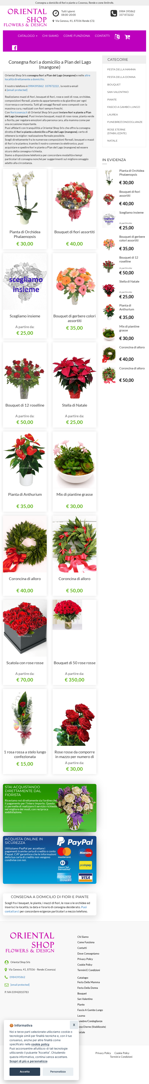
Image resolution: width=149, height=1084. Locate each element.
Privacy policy (85, 959)
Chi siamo (82, 936)
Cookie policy (84, 964)
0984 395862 (127, 11)
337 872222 (126, 14)
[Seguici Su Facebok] (13, 47)
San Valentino (118, 91)
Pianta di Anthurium (25, 494)
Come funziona (85, 942)
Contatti (82, 947)
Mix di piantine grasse (74, 494)
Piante (112, 99)
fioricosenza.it (18, 112)
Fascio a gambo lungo (123, 106)
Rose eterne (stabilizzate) (116, 131)
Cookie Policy (121, 1053)
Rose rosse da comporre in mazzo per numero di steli (75, 756)
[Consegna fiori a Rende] (25, 17)
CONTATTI (102, 36)
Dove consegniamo (88, 953)
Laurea (112, 114)
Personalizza (58, 1071)
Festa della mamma (121, 69)
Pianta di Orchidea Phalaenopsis (25, 234)
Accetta (25, 1071)
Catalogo (27, 36)
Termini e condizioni (88, 970)
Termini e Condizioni (121, 1056)
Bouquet (113, 84)
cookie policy (40, 1044)
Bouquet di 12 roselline (24, 405)
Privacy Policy (103, 1053)
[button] (116, 36)
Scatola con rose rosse (24, 662)
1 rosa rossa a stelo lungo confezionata (25, 754)
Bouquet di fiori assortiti (74, 231)
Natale (112, 140)
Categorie (117, 59)
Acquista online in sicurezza (24, 841)
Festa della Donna (121, 76)
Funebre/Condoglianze (124, 121)
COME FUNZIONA (76, 36)
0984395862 (36, 86)
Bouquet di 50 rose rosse (74, 662)
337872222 (52, 86)
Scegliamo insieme (25, 315)
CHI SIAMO (50, 36)
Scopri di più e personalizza (28, 1061)
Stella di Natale (74, 405)
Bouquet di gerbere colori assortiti (74, 318)
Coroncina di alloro (25, 578)
